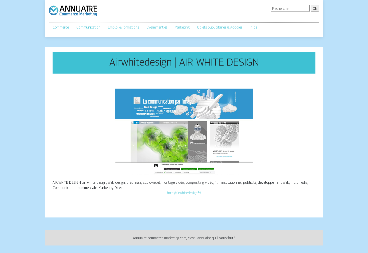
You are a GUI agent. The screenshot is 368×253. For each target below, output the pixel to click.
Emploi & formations (123, 27)
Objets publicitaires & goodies (219, 27)
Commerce (61, 27)
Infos (253, 27)
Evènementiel (156, 27)
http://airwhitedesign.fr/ (184, 193)
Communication (88, 27)
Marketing (182, 27)
